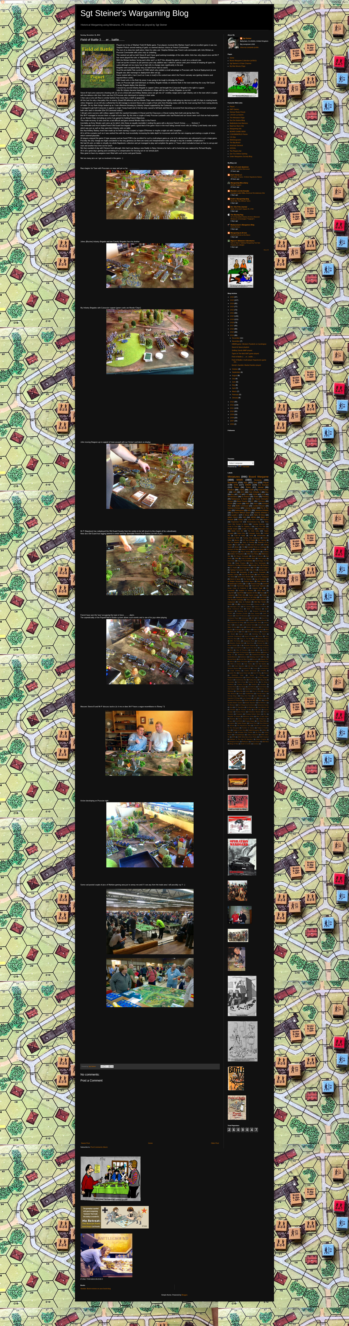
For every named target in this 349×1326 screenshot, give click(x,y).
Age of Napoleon (260, 579)
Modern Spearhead (252, 627)
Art (259, 650)
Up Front (258, 732)
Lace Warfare (258, 696)
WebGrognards (235, 140)
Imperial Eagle (257, 588)
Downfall (266, 583)
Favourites (231, 682)
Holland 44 (252, 570)
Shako (256, 497)
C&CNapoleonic (264, 661)
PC (252, 501)
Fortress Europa (242, 684)
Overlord (232, 709)
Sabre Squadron (243, 718)
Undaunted (231, 602)
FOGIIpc (251, 620)
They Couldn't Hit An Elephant (256, 599)
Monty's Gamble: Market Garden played (246, 365)
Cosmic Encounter (250, 670)
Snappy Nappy (249, 721)
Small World (239, 721)
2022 (232, 310)
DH (258, 618)
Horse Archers (235, 227)
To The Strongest (233, 728)
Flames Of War (253, 682)
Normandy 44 (244, 572)
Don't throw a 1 (236, 175)
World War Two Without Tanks (240, 201)
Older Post (215, 1143)
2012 (232, 405)
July (233, 379)
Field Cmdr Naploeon (259, 586)
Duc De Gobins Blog (237, 120)
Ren (265, 714)
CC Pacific (233, 567)
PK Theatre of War (244, 709)
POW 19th (257, 709)
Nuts (231, 707)
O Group (246, 515)
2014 (232, 335)
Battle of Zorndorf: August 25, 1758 (242, 209)
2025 (232, 300)
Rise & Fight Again (262, 716)
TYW (239, 494)
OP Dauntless (239, 707)
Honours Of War (233, 549)
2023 (232, 307)
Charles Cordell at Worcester (240, 169)
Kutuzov (237, 625)
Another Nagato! (236, 185)
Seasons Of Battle (262, 510)
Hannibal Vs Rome (251, 689)
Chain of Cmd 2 (255, 545)
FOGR (255, 494)
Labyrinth (231, 593)
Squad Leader (243, 634)
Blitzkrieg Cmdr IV (255, 657)
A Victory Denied (245, 604)
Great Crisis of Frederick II (238, 588)
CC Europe (263, 485)
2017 (232, 326)
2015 (232, 332)
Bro (236, 545)
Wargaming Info (235, 129)
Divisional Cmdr (237, 675)
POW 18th (241, 595)
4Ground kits (261, 643)
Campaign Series (254, 533)
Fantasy (240, 519)
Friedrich (254, 684)
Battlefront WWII (243, 654)
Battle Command (242, 506)
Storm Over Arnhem (244, 577)
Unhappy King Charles (245, 732)
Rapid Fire (256, 551)
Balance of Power (260, 606)
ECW (232, 586)
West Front (250, 643)
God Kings (242, 686)
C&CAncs (261, 501)
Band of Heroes (257, 556)
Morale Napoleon (250, 702)
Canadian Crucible (242, 613)
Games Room (232, 686)
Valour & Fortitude (244, 602)
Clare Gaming (255, 613)
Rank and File (234, 631)
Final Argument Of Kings (236, 622)
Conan (255, 668)
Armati (253, 650)
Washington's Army (234, 741)
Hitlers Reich (233, 517)
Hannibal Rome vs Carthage (256, 547)
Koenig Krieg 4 (232, 696)
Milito (259, 700)
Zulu (235, 604)
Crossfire (263, 670)
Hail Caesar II (232, 689)
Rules (248, 487)
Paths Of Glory (259, 515)
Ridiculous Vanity (248, 716)
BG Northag (247, 606)
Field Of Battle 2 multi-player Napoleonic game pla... (249, 361)
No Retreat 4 (232, 705)
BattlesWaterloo (233, 657)
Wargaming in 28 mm (239, 233)
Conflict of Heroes (248, 529)
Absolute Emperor (249, 645)
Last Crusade (247, 698)
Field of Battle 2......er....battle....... (244, 357)
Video (256, 504)
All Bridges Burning (234, 581)
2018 (232, 322)
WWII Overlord (264, 737)
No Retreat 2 (262, 702)
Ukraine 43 (231, 732)
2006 (232, 424)
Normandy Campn (263, 705)
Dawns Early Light (245, 673)
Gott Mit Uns (252, 686)
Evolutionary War (241, 680)
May (234, 385)
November (236, 341)
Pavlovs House (240, 712)
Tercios (232, 725)
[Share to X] (107, 1066)
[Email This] (101, 1066)
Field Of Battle (239, 535)
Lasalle (239, 504)
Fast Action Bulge (243, 586)
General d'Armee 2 (261, 513)
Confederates (264, 668)
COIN (251, 490)
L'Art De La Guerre (236, 115)
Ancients (257, 480)
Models (241, 627)
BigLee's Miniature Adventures (243, 241)
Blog (265, 657)
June (234, 382)
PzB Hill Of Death (248, 574)
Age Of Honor (264, 647)
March (234, 391)
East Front (265, 618)
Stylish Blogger (242, 723)
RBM (267, 629)
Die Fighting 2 (246, 526)
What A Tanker (255, 741)
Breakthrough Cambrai (235, 583)
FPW (254, 567)
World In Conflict (246, 744)
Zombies (256, 744)
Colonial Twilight (250, 508)
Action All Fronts (238, 647)
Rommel (232, 718)
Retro (243, 631)
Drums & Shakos (257, 675)
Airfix (231, 650)
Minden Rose (259, 549)
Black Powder (242, 501)
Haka (240, 689)
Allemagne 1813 (235, 606)
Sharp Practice (240, 563)
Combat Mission (259, 506)
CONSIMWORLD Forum (239, 134)
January (235, 398)
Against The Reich (251, 647)
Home (150, 1143)
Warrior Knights (261, 739)
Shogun (230, 721)
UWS (235, 492)
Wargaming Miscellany (239, 183)
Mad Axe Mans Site (237, 126)
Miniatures (234, 476)
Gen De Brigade (233, 542)
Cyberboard (245, 618)
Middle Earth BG (237, 531)
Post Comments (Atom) (99, 1147)
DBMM (248, 485)
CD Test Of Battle (249, 540)
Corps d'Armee (235, 670)
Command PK (246, 668)
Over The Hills (260, 526)
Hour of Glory (256, 691)
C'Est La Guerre (235, 664)
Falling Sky (263, 680)
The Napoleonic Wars (244, 725)
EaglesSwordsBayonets (235, 677)
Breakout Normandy (259, 611)
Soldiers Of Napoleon (237, 554)
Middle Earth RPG (250, 700)
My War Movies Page (237, 66)
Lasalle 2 (234, 515)
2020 (232, 316)
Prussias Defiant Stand (253, 714)
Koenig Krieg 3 (264, 570)
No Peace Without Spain (240, 513)
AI (240, 645)
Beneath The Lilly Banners (260, 565)
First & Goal (241, 682)
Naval (262, 593)
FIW (243, 547)
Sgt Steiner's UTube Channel (240, 63)
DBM (236, 558)
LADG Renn (261, 590)
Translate (245, 467)
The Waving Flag (237, 215)
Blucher (237, 540)
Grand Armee (262, 686)
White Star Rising (252, 554)
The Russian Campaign (235, 599)
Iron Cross (231, 561)
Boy (232, 494)
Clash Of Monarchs (241, 615)
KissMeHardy (250, 693)
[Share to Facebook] (109, 1066)
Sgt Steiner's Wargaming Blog (134, 13)
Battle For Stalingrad (254, 609)
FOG (247, 494)
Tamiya (260, 636)
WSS (243, 492)
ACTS (267, 604)
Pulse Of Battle (258, 629)
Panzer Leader (254, 595)
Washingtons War (263, 641)
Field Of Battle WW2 (248, 558)
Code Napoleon (239, 666)
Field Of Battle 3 (255, 492)
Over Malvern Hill (263, 707)
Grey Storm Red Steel (254, 622)
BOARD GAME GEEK (238, 132)
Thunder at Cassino (260, 725)
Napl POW (240, 593)
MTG (255, 698)
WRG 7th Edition (235, 641)
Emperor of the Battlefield (238, 620)
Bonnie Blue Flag (244, 659)
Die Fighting (262, 540)
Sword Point (253, 723)
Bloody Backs (232, 659)
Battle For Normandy (241, 652)
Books (237, 547)
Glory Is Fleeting (248, 542)
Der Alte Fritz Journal (239, 207)
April (234, 388)
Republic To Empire (234, 716)
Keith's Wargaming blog (240, 199)
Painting (265, 497)
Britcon (232, 661)
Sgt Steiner (247, 38)
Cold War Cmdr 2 (253, 666)
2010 (232, 411)
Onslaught (238, 629)
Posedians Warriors (254, 712)
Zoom (229, 604)
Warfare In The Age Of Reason (238, 565)
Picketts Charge (233, 574)
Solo (245, 482)
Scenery (266, 551)
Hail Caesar (262, 558)
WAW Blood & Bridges (261, 638)
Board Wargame (259, 476)
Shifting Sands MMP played (242, 350)
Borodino (255, 659)
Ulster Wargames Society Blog (241, 156)
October (235, 369)
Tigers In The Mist (245, 638)
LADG (241, 490)
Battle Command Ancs (235, 609)
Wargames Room (249, 641)
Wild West (265, 741)
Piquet (232, 106)
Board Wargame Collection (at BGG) (243, 61)
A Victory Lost (257, 604)
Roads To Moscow (253, 631)
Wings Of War (234, 744)
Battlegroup (239, 510)
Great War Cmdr (253, 519)
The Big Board (235, 143)
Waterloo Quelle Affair (237, 643)
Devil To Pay (257, 673)
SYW (236, 485)
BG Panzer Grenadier (241, 556)
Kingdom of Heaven (246, 590)
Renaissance (232, 497)
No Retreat (245, 497)
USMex (264, 730)
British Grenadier (242, 661)
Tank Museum (264, 723)
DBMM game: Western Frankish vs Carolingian (249, 344)
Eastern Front (250, 677)
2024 (232, 303)
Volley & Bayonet (252, 734)
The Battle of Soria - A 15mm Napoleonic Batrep (246, 177)
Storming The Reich (259, 634)
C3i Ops (233, 137)
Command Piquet (233, 618)
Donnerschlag (255, 583)
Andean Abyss (249, 581)
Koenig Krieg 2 (261, 693)
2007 (232, 421)
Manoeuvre (262, 698)
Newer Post (85, 1143)
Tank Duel (262, 597)
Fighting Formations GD (238, 570)
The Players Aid (235, 151)
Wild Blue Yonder (260, 602)
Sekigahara (262, 718)
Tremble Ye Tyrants (248, 728)
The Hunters (247, 579)
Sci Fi (254, 718)
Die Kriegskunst (245, 567)
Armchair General (236, 145)
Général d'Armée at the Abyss (240, 235)
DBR (253, 618)
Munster (233, 572)
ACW (263, 494)
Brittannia (253, 661)
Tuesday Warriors (258, 524)
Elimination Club (263, 529)
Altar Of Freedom (242, 650)
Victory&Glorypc (239, 734)
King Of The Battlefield (245, 561)
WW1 (248, 504)
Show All (266, 250)
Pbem (236, 487)
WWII (239, 479)
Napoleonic (232, 482)
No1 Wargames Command (246, 705)
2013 (232, 402)
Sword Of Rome (250, 636)
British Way (241, 533)
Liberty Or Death (246, 549)
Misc (267, 492)
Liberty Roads (262, 625)
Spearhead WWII (233, 538)
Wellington (245, 741)
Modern (231, 490)
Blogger (184, 1295)
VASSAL (233, 148)
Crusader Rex (232, 673)
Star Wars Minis (262, 721)
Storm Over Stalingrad (261, 577)
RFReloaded (261, 535)
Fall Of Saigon (264, 567)
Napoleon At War (251, 593)
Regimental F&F (236, 522)
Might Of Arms (232, 627)
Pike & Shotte (245, 551)
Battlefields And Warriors (239, 123)
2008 (232, 418)
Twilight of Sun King (239, 730)
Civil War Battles (260, 664)
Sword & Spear (235, 579)
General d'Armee (234, 508)
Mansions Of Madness (235, 700)
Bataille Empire (233, 529)
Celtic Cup (243, 545)
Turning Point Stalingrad (251, 538)
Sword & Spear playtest (240, 347)
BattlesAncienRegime (259, 654)
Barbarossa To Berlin (239, 499)
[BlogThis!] (104, 1066)
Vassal (260, 487)
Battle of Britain (256, 652)
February (235, 395)
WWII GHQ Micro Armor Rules (247, 737)
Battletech (243, 657)
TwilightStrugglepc (253, 730)
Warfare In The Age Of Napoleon (241, 739)
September (236, 372)
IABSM (253, 517)
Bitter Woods (261, 581)
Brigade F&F (265, 659)
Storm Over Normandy (257, 563)
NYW (251, 535)
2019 (232, 319)
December (236, 338)
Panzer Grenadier (259, 572)
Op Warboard (251, 707)
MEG (249, 510)
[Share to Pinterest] (112, 1066)
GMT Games (234, 109)
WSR (233, 737)
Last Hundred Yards (248, 625)
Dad (255, 482)
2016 (232, 329)
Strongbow (231, 723)
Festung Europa (261, 620)
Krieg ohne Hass (245, 696)
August (235, 375)
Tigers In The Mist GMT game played (245, 354)
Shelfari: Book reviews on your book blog (95, 1289)
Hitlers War (239, 691)
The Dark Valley (253, 531)
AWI (244, 517)
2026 (232, 297)
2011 (232, 408)
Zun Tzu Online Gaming (238, 154)
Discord (266, 673)
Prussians (239, 714)
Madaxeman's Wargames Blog (242, 225)
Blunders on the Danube (240, 191)
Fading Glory (253, 680)
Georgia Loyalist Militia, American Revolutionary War (248, 193)
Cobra (229, 666)
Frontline (263, 684)
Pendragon (247, 629)
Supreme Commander (235, 636)
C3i (247, 583)
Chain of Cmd (232, 526)
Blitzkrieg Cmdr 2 (243, 611)
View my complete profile (249, 47)
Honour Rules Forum (237, 112)
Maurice (266, 519)
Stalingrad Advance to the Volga (246, 597)
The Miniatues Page (237, 118)
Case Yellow (248, 664)
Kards (241, 693)
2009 (232, 414)
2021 (232, 313)
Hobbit (248, 691)
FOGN (230, 504)
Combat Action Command (258, 615)
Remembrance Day (253, 522)
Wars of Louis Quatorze (240, 167)
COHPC (230, 613)
